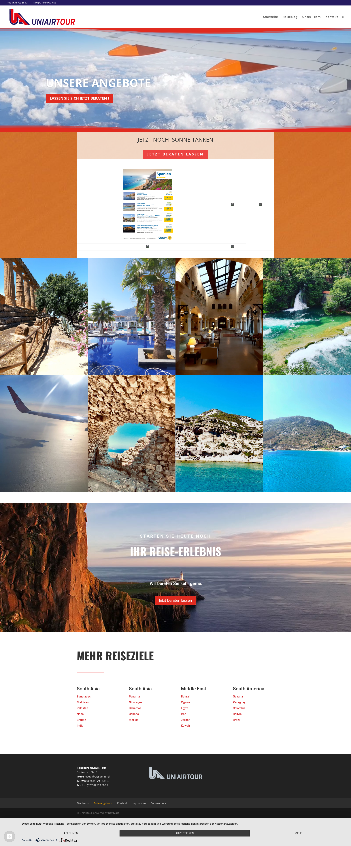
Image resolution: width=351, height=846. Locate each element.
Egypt (184, 708)
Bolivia (237, 714)
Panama (134, 696)
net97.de (113, 813)
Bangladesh (84, 696)
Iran (183, 714)
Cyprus (185, 702)
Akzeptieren (185, 833)
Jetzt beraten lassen (175, 154)
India (80, 725)
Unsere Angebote (98, 82)
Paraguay (239, 702)
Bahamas (135, 708)
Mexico (133, 720)
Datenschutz (158, 803)
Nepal (80, 714)
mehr (299, 833)
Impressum (139, 803)
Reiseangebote (103, 803)
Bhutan (81, 720)
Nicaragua (135, 702)
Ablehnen (71, 833)
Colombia (239, 708)
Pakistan (82, 708)
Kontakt (331, 17)
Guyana (238, 696)
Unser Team (311, 17)
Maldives (83, 702)
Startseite (270, 17)
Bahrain (186, 696)
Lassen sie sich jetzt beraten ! (79, 98)
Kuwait (185, 725)
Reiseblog (290, 17)
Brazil (236, 720)
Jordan (185, 720)
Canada (134, 714)
